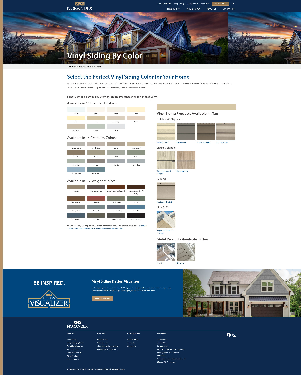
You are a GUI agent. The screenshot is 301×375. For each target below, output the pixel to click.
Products (75, 66)
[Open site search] (233, 4)
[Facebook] (229, 335)
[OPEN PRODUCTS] (179, 8)
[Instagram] (234, 335)
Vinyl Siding (82, 66)
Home (69, 66)
